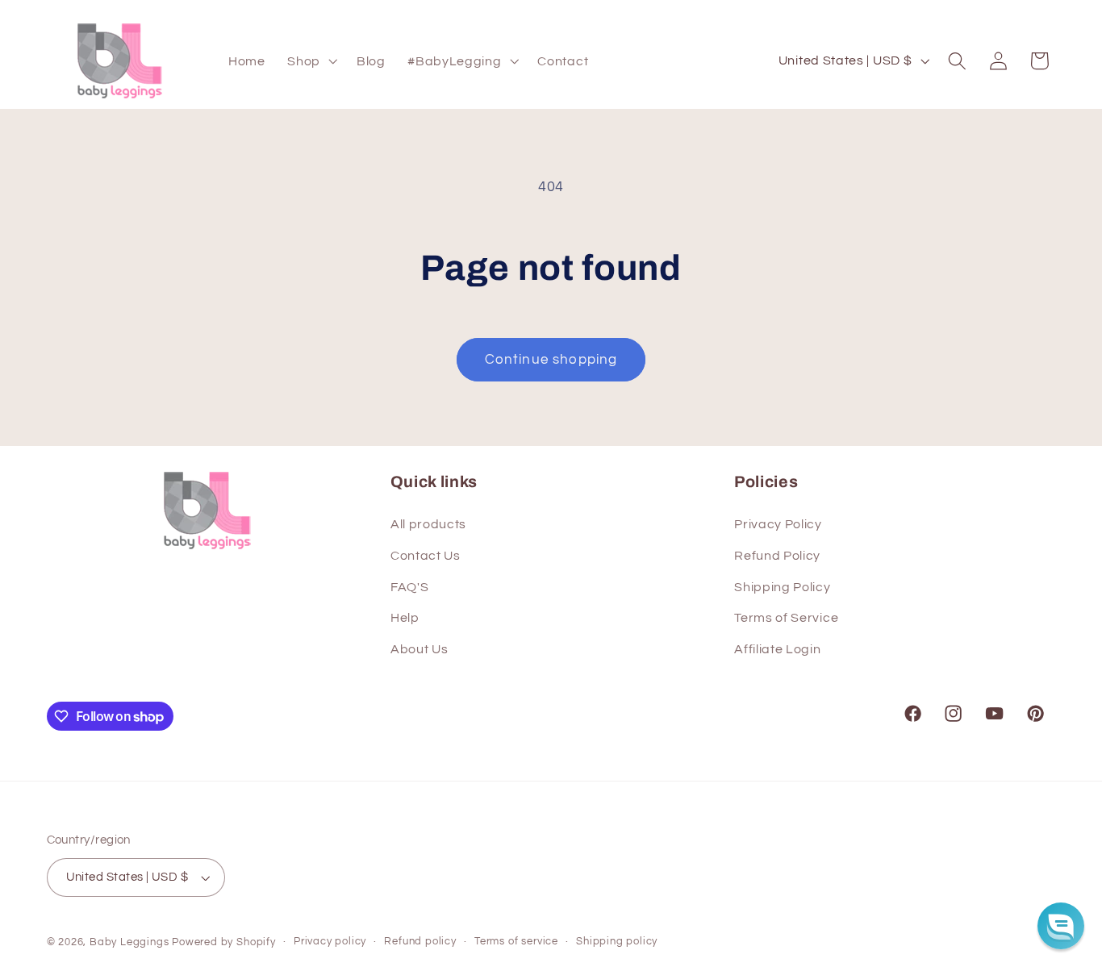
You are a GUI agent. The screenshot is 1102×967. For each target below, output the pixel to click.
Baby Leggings (129, 942)
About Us (419, 649)
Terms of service (516, 941)
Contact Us (425, 555)
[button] (310, 61)
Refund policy (420, 941)
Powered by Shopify (224, 942)
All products (428, 524)
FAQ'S (409, 587)
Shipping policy (616, 941)
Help (405, 617)
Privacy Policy (778, 524)
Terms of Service (786, 617)
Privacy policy (330, 941)
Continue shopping (551, 359)
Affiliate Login (777, 649)
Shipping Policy (782, 587)
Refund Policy (777, 555)
